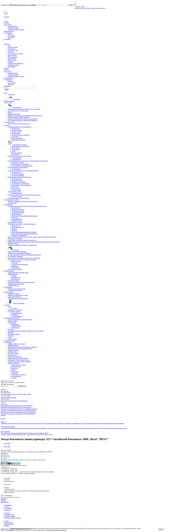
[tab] (86, 453)
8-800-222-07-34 (80, 8)
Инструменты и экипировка (9, 433)
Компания (4, 499)
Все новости (4, 391)
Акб (9, 45)
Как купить (7, 24)
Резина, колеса (12, 60)
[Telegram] (19, 463)
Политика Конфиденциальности (56, 530)
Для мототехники (83, 428)
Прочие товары (12, 47)
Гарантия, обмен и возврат (16, 29)
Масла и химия (12, 57)
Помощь (3, 500)
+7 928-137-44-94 (90, 8)
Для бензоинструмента (18, 428)
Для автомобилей (6, 428)
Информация (5, 502)
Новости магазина (8, 384)
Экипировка (12, 66)
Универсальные (122, 428)
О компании (8, 33)
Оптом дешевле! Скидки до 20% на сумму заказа (16, 394)
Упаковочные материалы (15, 63)
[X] (9, 463)
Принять (161, 529)
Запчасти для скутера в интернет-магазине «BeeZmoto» (18, 413)
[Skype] (17, 463)
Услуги (6, 23)
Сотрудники (11, 36)
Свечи (28, 433)
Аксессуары (11, 49)
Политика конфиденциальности (10, 497)
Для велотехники (30, 428)
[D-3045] (7, 443)
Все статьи (4, 404)
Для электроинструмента (110, 428)
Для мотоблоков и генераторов (45, 428)
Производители (9, 31)
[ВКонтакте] (2, 463)
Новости (10, 34)
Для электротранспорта (71, 428)
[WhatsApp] (14, 463)
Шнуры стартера (35, 433)
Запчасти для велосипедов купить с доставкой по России (18, 410)
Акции (6, 21)
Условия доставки (13, 28)
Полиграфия (12, 58)
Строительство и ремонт (15, 53)
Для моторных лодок (95, 428)
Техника (10, 62)
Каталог (6, 17)
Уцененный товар (13, 65)
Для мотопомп (59, 428)
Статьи (6, 521)
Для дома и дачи (13, 50)
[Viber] (12, 463)
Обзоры (6, 526)
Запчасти (11, 52)
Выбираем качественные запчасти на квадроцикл (16, 407)
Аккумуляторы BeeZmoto (8, 397)
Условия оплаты (13, 26)
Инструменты (12, 55)
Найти (6, 89)
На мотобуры (44, 433)
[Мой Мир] (7, 463)
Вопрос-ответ (8, 522)
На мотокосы (22, 433)
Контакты (7, 39)
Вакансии (11, 37)
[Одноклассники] (4, 463)
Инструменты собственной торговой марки (14, 400)
